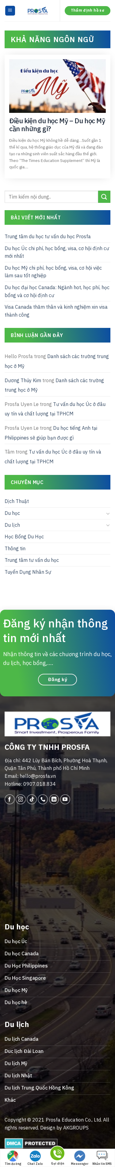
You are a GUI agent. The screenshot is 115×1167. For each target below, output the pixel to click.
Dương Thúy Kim (23, 380)
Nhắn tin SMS (102, 1164)
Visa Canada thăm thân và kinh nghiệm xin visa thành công (56, 311)
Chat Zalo (35, 1164)
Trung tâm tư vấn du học (32, 560)
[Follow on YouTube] (65, 799)
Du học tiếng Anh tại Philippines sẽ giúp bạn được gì (51, 433)
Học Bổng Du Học (24, 537)
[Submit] (104, 197)
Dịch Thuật (17, 501)
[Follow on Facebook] (10, 799)
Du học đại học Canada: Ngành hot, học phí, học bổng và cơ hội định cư (57, 292)
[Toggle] (107, 513)
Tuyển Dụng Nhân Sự (28, 572)
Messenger (80, 1164)
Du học (12, 513)
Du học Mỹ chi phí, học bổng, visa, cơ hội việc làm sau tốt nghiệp (53, 272)
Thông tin (15, 548)
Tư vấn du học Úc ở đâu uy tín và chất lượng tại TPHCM (55, 409)
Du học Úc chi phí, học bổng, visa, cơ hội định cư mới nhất (57, 252)
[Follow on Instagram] (21, 799)
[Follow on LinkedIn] (54, 799)
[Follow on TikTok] (32, 799)
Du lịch (12, 525)
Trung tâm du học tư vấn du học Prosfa (48, 237)
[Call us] (43, 799)
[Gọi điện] (57, 1154)
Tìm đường (13, 1164)
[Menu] (10, 11)
